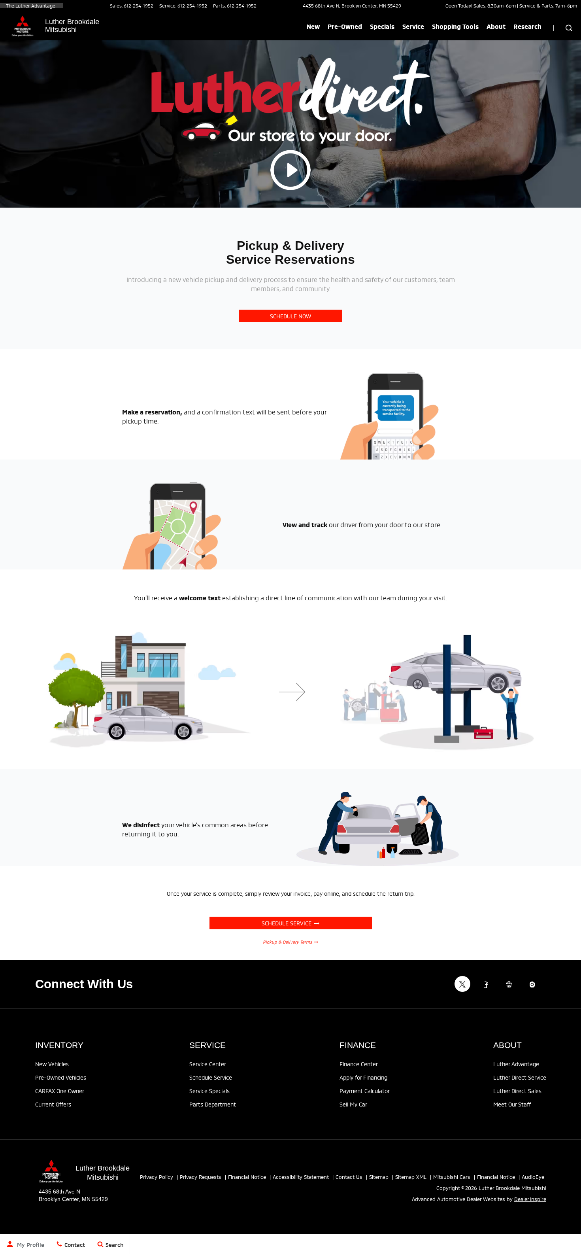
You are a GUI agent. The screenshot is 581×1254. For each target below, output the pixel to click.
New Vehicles (52, 1063)
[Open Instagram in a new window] (532, 985)
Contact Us (349, 1176)
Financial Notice (247, 1176)
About (496, 26)
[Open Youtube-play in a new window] (509, 985)
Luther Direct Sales (517, 1090)
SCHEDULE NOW (290, 316)
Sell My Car (353, 1104)
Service (413, 26)
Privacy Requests (200, 1176)
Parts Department (212, 1104)
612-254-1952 (138, 5)
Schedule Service (288, 923)
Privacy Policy (156, 1176)
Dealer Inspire (530, 1198)
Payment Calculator (365, 1090)
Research (527, 26)
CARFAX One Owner (59, 1090)
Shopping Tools (455, 26)
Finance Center (359, 1063)
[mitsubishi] (22, 26)
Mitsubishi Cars (451, 1176)
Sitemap (379, 1176)
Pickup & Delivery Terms (288, 941)
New (313, 26)
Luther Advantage (516, 1063)
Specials (382, 26)
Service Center (207, 1063)
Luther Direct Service (519, 1077)
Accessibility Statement (301, 1176)
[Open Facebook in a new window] (486, 985)
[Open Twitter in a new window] (462, 984)
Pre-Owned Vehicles (60, 1077)
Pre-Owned (345, 26)
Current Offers (53, 1104)
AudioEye (533, 1176)
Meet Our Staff (512, 1104)
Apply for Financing (363, 1077)
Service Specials (209, 1090)
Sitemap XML (410, 1176)
